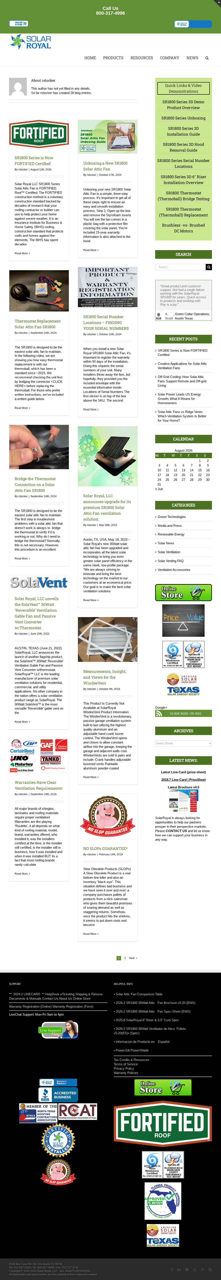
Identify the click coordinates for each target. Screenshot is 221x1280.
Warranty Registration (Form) (72, 1006)
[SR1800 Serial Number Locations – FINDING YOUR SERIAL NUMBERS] (107, 287)
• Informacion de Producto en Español (141, 1041)
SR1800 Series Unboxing (183, 118)
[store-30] (18, 22)
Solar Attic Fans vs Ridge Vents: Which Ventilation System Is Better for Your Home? (182, 418)
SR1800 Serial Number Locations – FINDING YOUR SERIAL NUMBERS (106, 322)
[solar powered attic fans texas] (30, 35)
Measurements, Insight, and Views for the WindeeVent (104, 677)
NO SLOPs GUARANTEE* (105, 848)
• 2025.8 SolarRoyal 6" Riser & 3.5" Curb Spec (146, 1020)
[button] (207, 58)
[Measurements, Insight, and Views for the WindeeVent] (107, 639)
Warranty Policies (126, 1073)
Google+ (161, 709)
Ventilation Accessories (174, 572)
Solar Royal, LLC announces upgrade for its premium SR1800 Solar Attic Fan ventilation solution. (107, 507)
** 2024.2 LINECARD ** (26, 994)
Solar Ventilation (169, 554)
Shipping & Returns (89, 994)
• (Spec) (133, 1033)
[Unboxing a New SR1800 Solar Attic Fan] (107, 136)
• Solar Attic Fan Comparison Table (138, 994)
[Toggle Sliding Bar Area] (217, 4)
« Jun (159, 491)
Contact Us (50, 998)
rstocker (23, 169)
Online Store (81, 998)
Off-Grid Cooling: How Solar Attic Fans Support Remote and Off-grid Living (182, 383)
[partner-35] (193, 22)
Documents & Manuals (25, 998)
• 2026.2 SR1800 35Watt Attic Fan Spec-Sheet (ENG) (152, 1011)
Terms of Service (126, 1064)
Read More (21, 253)
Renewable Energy (171, 536)
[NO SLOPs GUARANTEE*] (107, 816)
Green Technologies (172, 519)
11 (167, 472)
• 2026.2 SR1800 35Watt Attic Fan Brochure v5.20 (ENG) (155, 1003)
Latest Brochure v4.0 (183, 789)
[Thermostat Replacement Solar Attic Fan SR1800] (39, 290)
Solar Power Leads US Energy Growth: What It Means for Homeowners (179, 401)
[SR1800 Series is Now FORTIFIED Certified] (39, 134)
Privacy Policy (124, 1068)
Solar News (166, 545)
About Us (65, 998)
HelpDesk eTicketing (59, 994)
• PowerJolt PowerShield (131, 1050)
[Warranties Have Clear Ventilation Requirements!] (39, 756)
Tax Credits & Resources (131, 1060)
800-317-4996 (110, 13)
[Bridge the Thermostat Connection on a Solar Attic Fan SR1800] (39, 447)
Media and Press (170, 528)
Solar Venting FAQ (171, 563)
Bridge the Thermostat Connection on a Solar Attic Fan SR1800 (35, 484)
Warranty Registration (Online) (30, 1006)
